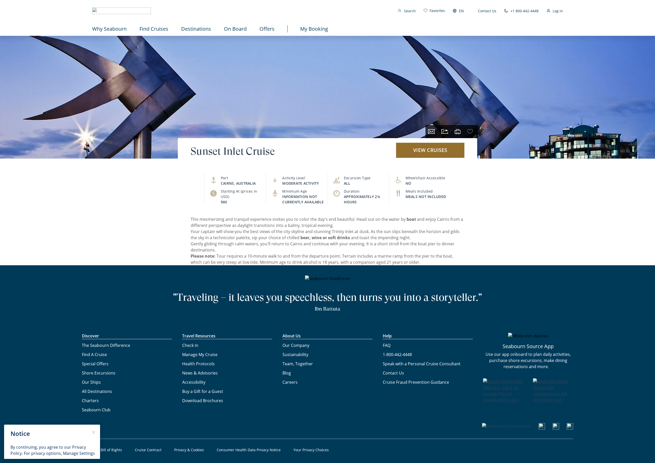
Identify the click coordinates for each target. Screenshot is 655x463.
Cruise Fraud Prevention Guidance (416, 382)
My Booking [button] (314, 28)
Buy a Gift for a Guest (202, 391)
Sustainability (295, 354)
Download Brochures (202, 400)
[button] (121, 10)
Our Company (295, 345)
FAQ (386, 345)
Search (410, 10)
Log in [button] (558, 10)
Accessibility (193, 382)
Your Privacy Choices (311, 449)
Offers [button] (267, 28)
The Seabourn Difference (106, 345)
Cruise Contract (148, 449)
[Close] (93, 432)
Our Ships (91, 382)
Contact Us (487, 10)
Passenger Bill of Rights (102, 449)
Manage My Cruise (199, 354)
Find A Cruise (94, 354)
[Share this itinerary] (444, 131)
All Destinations (97, 391)
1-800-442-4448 (397, 354)
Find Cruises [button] (153, 28)
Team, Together (297, 364)
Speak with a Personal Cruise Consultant (422, 364)
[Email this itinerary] (431, 131)
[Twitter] (570, 428)
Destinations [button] (196, 28)
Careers (290, 382)
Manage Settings (79, 453)
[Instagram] (556, 428)
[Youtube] (542, 428)
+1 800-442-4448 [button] (524, 10)
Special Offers (95, 364)
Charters (90, 400)
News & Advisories (200, 373)
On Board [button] (235, 28)
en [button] (461, 10)
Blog (286, 373)
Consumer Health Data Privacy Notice (249, 449)
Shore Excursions (98, 373)
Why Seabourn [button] (109, 28)
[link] (434, 10)
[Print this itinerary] (458, 131)
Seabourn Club (96, 410)
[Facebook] (506, 426)
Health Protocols (198, 364)
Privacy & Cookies (189, 449)
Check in (190, 345)
